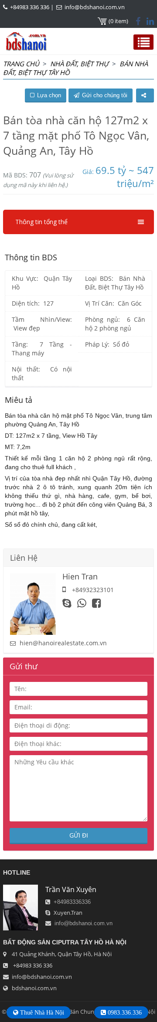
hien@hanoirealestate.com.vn (63, 643)
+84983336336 (72, 902)
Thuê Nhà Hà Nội (41, 1012)
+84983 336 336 (29, 7)
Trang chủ (21, 63)
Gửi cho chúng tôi (104, 95)
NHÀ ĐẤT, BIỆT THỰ (79, 63)
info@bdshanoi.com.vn (95, 7)
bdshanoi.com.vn (34, 988)
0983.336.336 (124, 1012)
